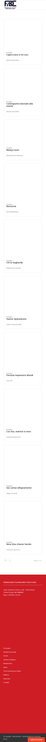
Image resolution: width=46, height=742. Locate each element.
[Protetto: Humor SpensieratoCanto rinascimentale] (23, 295)
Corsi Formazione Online (12, 671)
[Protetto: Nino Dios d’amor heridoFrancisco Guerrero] (23, 520)
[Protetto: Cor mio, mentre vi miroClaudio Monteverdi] (23, 407)
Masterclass (7, 663)
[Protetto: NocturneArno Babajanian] (23, 182)
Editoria (6, 675)
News (5, 667)
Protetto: (19, 106)
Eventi (5, 656)
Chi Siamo (6, 648)
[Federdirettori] (19, 5)
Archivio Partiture (9, 660)
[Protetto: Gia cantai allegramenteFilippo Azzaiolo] (23, 464)
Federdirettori (16, 736)
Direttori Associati (9, 652)
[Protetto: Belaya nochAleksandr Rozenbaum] (23, 132)
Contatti (6, 682)
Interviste (6, 679)
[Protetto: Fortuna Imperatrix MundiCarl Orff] (23, 351)
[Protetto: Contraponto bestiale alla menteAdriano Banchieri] (23, 83)
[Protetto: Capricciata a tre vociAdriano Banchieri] (23, 34)
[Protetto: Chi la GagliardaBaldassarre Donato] (23, 239)
